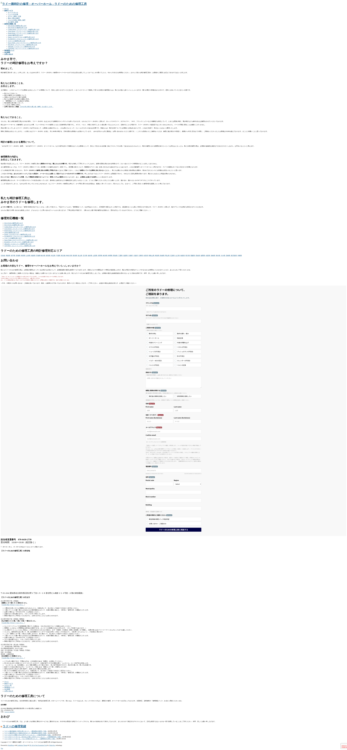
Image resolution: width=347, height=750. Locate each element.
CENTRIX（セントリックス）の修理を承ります (23, 48)
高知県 (198, 255)
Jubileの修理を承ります (15, 35)
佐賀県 (208, 255)
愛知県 (115, 255)
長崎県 (213, 255)
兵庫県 (140, 255)
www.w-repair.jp (9, 712)
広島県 (172, 255)
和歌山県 (151, 255)
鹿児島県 (234, 255)
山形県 (28, 255)
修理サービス (8, 683)
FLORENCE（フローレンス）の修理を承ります (23, 39)
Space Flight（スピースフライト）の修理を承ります (24, 43)
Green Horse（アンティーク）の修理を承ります (23, 31)
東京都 (63, 255)
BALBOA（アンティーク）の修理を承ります (22, 44)
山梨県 (95, 255)
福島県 (33, 255)
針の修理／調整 (13, 22)
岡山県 (167, 255)
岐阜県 (105, 255)
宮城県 (18, 255)
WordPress (11, 745)
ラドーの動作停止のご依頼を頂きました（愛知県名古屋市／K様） (25, 733)
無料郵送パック (9, 687)
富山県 (80, 255)
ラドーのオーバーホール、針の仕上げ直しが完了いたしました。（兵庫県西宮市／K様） (33, 737)
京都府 (130, 255)
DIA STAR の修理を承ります (17, 26)
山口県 (177, 255)
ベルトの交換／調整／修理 (16, 20)
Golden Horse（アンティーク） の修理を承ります (23, 29)
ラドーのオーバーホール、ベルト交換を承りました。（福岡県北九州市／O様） (30, 739)
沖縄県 (239, 255)
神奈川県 (69, 255)
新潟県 (75, 255)
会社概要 (7, 689)
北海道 (3, 255)
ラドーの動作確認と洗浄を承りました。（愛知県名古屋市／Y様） (25, 731)
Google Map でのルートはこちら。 (13, 605)
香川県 (187, 255)
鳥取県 (157, 255)
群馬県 (48, 255)
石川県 (85, 255)
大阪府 (135, 255)
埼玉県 (53, 255)
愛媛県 (192, 255)
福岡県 (203, 255)
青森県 (8, 255)
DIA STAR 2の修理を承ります (17, 27)
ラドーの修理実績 (14, 726)
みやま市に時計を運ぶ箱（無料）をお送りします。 (36, 106)
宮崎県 (228, 255)
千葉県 (58, 255)
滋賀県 (125, 255)
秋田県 (23, 255)
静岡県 (110, 255)
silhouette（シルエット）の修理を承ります (21, 46)
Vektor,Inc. (52, 745)
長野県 (100, 255)
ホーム (6, 681)
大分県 (223, 255)
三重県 (120, 255)
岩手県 (13, 255)
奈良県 (145, 255)
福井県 (90, 255)
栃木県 (43, 255)
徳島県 (182, 255)
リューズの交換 (13, 14)
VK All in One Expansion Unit (38, 745)
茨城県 (38, 255)
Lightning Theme (22, 745)
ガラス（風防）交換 (14, 16)
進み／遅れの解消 (14, 18)
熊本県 (218, 255)
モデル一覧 (8, 685)
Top (2, 748)
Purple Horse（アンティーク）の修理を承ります (23, 33)
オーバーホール (13, 12)
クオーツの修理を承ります (16, 41)
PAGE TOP (338, 725)
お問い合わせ (8, 691)
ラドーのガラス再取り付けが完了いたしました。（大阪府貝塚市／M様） (28, 735)
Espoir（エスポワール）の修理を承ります (21, 37)
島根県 (162, 255)
